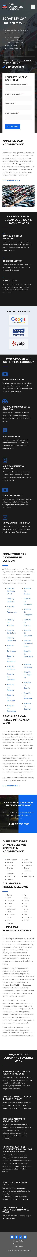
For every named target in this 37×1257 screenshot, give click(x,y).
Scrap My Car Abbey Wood (11, 591)
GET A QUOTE (12, 127)
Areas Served (18, 1247)
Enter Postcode (12, 113)
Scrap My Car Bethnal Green (28, 643)
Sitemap (16, 1244)
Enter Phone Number (14, 94)
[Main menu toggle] (33, 7)
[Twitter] (16, 1237)
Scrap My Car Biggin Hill (27, 675)
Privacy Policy (18, 1241)
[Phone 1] (20, 1237)
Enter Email (10, 104)
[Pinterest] (25, 1237)
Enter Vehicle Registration (16, 85)
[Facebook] (12, 1237)
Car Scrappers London (16, 7)
